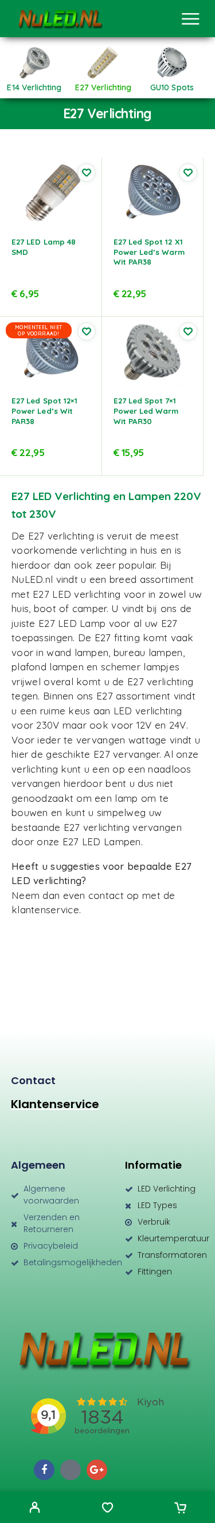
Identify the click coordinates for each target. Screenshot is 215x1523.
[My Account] (35, 1508)
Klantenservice (55, 1104)
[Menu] (190, 19)
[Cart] (180, 1508)
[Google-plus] (97, 1470)
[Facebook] (44, 1470)
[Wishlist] (107, 1508)
